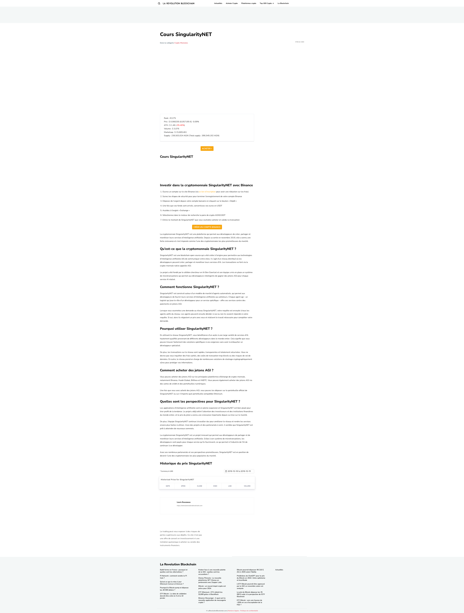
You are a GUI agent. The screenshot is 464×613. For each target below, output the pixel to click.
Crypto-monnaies (181, 43)
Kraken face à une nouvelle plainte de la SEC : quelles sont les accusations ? (211, 572)
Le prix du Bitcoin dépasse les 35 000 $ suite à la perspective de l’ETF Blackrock (251, 594)
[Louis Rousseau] (168, 506)
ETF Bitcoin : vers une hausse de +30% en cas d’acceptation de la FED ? (249, 602)
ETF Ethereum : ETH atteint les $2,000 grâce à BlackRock (210, 593)
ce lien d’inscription (207, 191)
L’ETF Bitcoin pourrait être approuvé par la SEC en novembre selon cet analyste (251, 586)
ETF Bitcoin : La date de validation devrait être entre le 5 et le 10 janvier (173, 596)
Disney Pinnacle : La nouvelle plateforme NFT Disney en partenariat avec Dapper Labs (210, 580)
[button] (159, 3)
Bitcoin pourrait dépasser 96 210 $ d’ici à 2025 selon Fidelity (250, 571)
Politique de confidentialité (249, 611)
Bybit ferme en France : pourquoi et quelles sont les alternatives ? (173, 571)
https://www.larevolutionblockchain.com (189, 505)
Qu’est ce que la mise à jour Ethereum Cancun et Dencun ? (172, 583)
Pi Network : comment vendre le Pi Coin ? (173, 577)
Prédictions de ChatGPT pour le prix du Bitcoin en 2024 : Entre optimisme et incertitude (251, 578)
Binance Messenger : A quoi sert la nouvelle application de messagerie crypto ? (212, 600)
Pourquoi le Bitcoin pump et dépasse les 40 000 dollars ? (174, 589)
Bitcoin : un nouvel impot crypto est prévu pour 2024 (212, 587)
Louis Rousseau (184, 502)
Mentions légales (233, 611)
